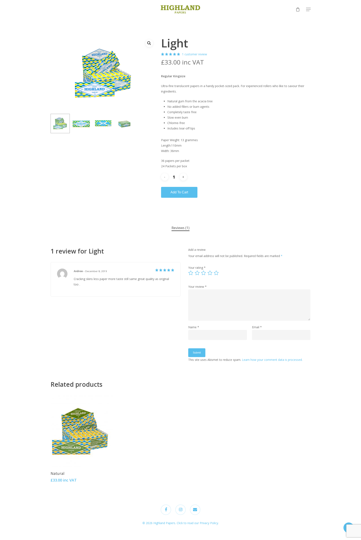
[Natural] (82, 430)
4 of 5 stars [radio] (210, 272)
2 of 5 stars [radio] (197, 272)
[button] (308, 9)
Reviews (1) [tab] (180, 227)
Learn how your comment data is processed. (272, 360)
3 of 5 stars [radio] (203, 272)
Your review (197, 287)
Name (193, 327)
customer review (194, 54)
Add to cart (179, 192)
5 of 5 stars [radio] (216, 272)
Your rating (197, 268)
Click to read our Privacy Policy (197, 523)
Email (257, 327)
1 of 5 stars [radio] (191, 272)
